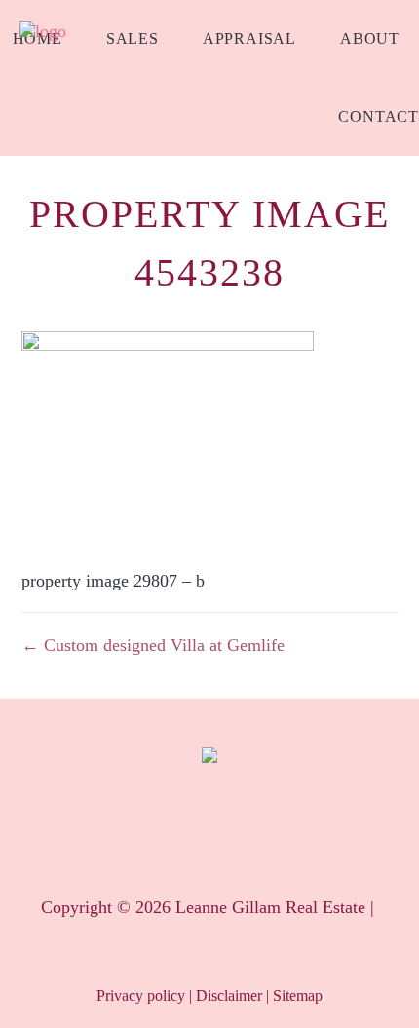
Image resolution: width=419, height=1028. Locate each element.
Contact (378, 116)
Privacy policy (140, 995)
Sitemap (298, 995)
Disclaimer (229, 995)
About (370, 38)
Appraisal (249, 38)
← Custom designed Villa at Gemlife (153, 645)
